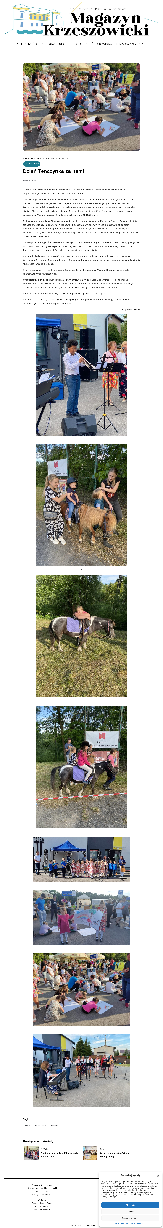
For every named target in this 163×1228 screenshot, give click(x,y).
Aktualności (36, 158)
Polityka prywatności (122, 1223)
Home (26, 158)
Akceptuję (130, 1205)
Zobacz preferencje (130, 1218)
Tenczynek (53, 1125)
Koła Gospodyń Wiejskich (35, 1125)
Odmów (130, 1211)
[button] (158, 1176)
